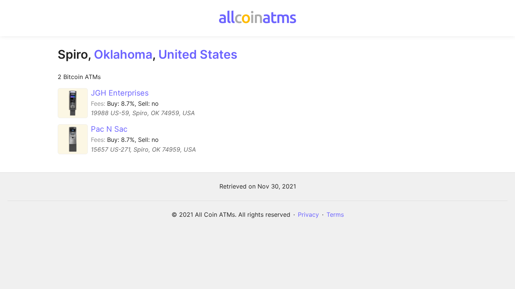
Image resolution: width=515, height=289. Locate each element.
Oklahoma (123, 54)
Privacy (308, 214)
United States (198, 54)
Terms (335, 214)
